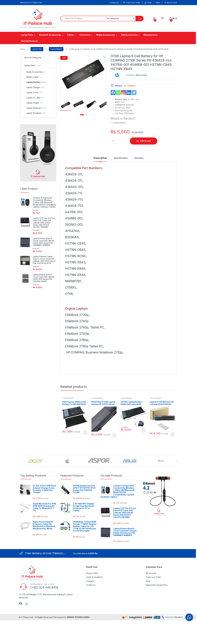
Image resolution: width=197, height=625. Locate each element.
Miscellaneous (150, 35)
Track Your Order (133, 2)
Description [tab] (100, 158)
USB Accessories (129, 35)
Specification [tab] (121, 158)
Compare (90, 581)
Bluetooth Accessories (50, 35)
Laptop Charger (35, 87)
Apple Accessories (36, 72)
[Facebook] (113, 92)
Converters (84, 35)
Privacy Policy (92, 573)
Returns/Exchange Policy (157, 585)
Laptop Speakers (35, 113)
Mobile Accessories (105, 35)
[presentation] (176, 461)
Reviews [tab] (139, 158)
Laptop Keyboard (36, 108)
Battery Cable (34, 77)
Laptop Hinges (34, 103)
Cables (70, 35)
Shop (149, 2)
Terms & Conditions (94, 577)
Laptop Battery (56, 49)
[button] (104, 56)
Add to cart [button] (85, 432)
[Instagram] (123, 92)
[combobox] (82, 18)
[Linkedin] (129, 92)
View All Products (29, 41)
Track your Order (153, 577)
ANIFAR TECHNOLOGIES (78, 617)
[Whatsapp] (118, 92)
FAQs (158, 2)
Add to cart (145, 141)
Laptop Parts (27, 35)
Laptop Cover (34, 92)
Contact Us (114, 2)
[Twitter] (134, 92)
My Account (172, 2)
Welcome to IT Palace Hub (31, 2)
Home (22, 49)
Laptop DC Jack (35, 98)
